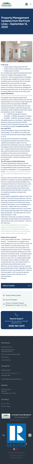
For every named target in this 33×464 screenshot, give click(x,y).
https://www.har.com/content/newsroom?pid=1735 (16, 95)
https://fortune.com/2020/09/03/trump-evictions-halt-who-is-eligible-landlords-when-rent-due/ (16, 174)
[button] (31, 4)
